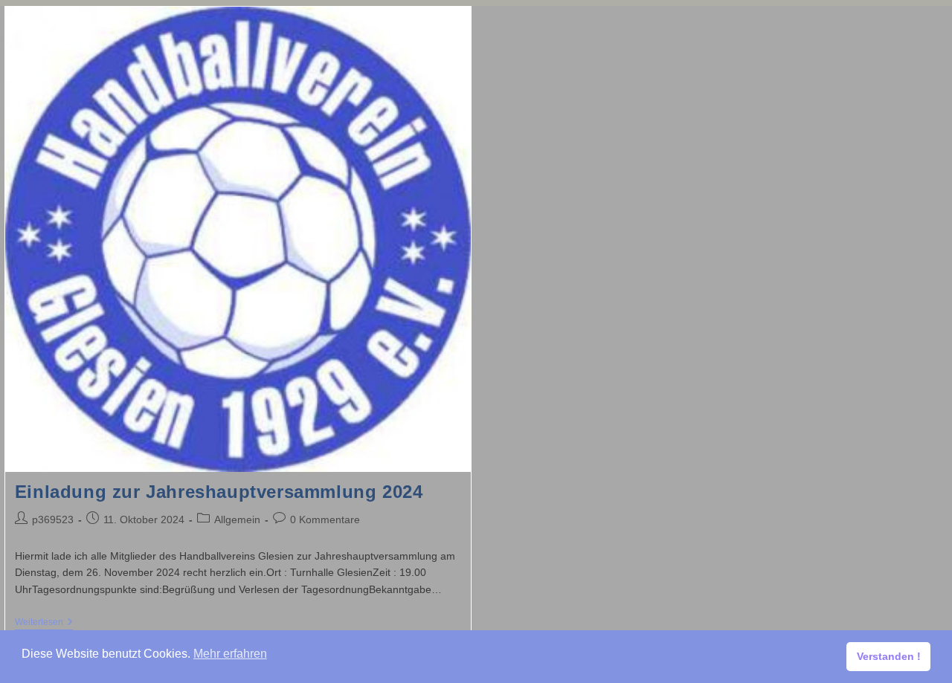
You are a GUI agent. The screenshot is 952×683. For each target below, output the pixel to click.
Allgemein (237, 519)
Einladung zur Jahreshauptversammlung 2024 (219, 492)
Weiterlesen (44, 623)
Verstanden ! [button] (889, 656)
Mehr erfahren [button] (230, 653)
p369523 (53, 519)
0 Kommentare (325, 519)
